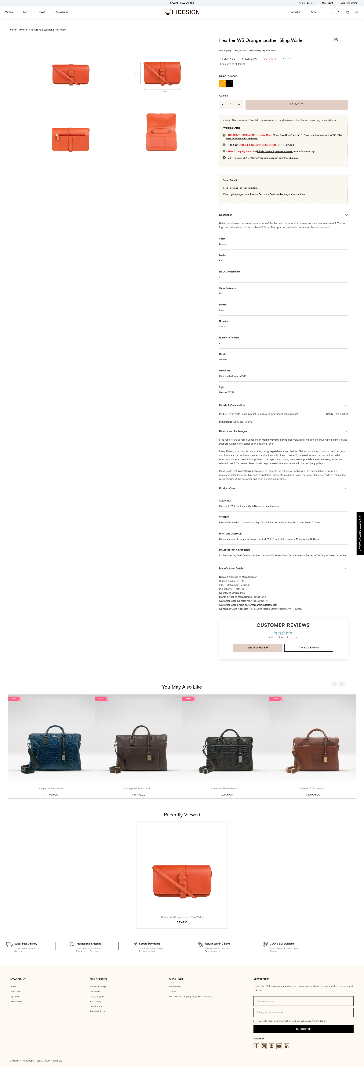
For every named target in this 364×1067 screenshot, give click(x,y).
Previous (334, 684)
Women (9, 12)
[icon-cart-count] (348, 12)
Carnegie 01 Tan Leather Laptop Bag (317, 788)
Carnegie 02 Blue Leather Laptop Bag (56, 788)
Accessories (62, 12)
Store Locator (175, 987)
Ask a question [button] (309, 647)
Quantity (223, 96)
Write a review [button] (258, 647)
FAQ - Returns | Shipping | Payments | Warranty (190, 997)
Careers (172, 992)
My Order (14, 997)
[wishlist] (339, 12)
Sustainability (95, 1001)
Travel (42, 12)
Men (25, 12)
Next (342, 684)
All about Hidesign (98, 987)
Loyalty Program (97, 997)
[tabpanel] (51, 746)
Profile (13, 987)
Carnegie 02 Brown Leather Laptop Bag (144, 788)
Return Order (16, 1001)
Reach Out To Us (97, 1011)
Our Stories (95, 992)
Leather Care (96, 1006)
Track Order (15, 992)
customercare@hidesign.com (261, 605)
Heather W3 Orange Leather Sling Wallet (42, 29)
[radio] (222, 83)
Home (12, 29)
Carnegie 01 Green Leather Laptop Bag (231, 788)
